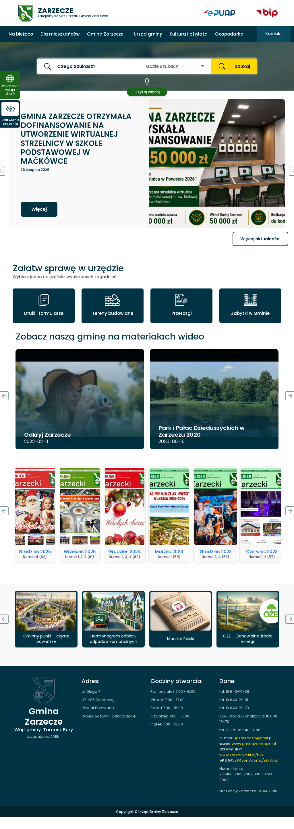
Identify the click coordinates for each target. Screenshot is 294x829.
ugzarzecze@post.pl (253, 738)
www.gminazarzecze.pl (254, 743)
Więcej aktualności (260, 239)
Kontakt (273, 33)
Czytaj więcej (147, 92)
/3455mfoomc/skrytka (256, 760)
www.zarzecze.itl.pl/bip (241, 755)
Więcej (43, 209)
